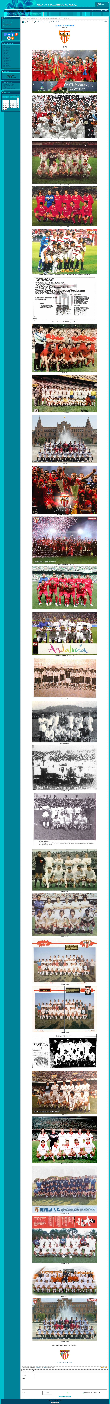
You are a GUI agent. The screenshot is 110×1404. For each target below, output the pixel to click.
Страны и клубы (61, 1362)
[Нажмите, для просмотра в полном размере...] (64, 183)
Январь (33, 18)
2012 (28, 18)
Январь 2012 (13, 95)
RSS (106, 10)
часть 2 (65, 47)
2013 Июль (6, 65)
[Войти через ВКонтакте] (9, 34)
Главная (99, 3)
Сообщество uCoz (8, 85)
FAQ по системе (7, 87)
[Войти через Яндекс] (16, 34)
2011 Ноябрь (6, 45)
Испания (69, 1362)
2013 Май (5, 62)
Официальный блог (8, 84)
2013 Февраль (7, 60)
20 (13, 105)
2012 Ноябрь (6, 57)
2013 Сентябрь (7, 66)
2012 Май (5, 52)
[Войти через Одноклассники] (12, 38)
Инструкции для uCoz (9, 88)
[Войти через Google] (9, 38)
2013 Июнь (6, 63)
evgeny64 (38, 1367)
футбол (45, 1367)
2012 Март (6, 50)
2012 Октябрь (6, 55)
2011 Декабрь (6, 47)
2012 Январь (6, 49)
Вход (98, 5)
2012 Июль (6, 53)
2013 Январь (6, 58)
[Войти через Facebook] (12, 34)
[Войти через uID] (5, 34)
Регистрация (100, 4)
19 (10, 105)
